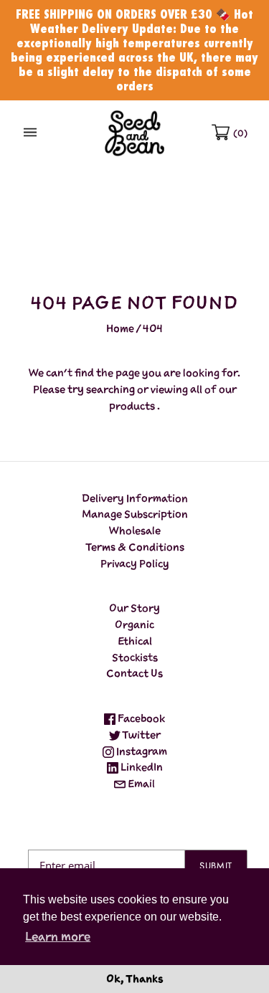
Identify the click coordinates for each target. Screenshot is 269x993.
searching (110, 389)
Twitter (141, 734)
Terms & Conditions (134, 546)
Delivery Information (135, 498)
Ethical (135, 640)
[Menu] (30, 133)
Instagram (140, 751)
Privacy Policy (134, 563)
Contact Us (134, 673)
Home (120, 328)
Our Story (134, 607)
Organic (134, 624)
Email (140, 783)
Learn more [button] (57, 936)
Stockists (135, 657)
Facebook (140, 718)
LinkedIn (140, 767)
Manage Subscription (135, 514)
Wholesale (135, 530)
